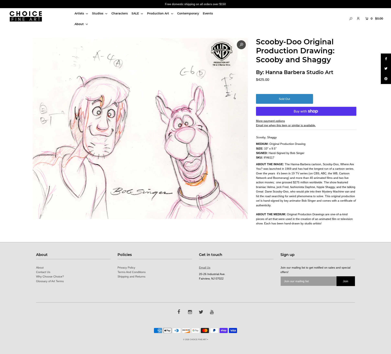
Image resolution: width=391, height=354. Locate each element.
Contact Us (43, 272)
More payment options (270, 120)
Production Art (158, 13)
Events (208, 13)
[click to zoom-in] (241, 44)
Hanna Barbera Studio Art (299, 72)
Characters (119, 13)
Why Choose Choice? (50, 276)
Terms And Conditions (132, 272)
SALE (136, 13)
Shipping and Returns (131, 276)
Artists (80, 13)
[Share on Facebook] (386, 59)
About (80, 24)
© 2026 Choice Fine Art (195, 340)
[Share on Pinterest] (386, 79)
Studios (98, 13)
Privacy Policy (126, 267)
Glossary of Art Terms (50, 281)
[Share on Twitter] (386, 69)
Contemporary (188, 13)
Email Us (204, 267)
